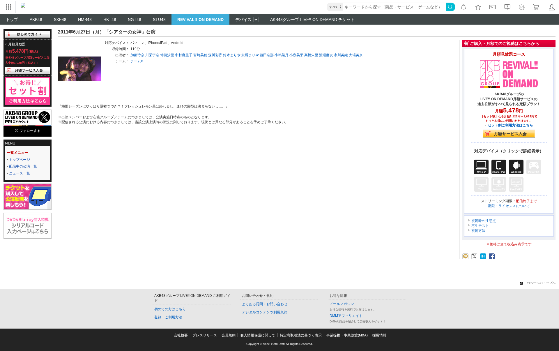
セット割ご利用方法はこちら (510, 125)
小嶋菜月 (282, 55)
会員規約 (229, 335)
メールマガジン (342, 304)
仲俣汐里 (167, 55)
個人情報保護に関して (257, 335)
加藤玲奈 (137, 55)
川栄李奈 (152, 55)
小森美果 (296, 55)
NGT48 (134, 19)
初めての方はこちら (170, 309)
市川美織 (341, 55)
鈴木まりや (231, 55)
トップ (12, 19)
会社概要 (181, 335)
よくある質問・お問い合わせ (264, 304)
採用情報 (379, 335)
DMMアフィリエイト (346, 316)
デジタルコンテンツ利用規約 (264, 312)
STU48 (159, 19)
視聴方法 (478, 231)
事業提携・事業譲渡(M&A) (347, 335)
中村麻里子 (183, 55)
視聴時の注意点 (483, 221)
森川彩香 (215, 55)
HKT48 (109, 19)
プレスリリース (204, 335)
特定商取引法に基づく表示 (301, 335)
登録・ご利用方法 (168, 317)
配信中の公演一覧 (23, 166)
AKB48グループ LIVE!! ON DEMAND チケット (312, 19)
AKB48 (36, 19)
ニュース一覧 (19, 173)
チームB (136, 61)
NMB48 (85, 19)
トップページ (19, 160)
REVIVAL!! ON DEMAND (200, 19)
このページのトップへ (539, 283)
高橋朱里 (311, 55)
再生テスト (480, 226)
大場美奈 (356, 55)
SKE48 (60, 19)
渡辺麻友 (326, 55)
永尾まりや (250, 55)
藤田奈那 (267, 55)
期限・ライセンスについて (509, 206)
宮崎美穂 (200, 55)
